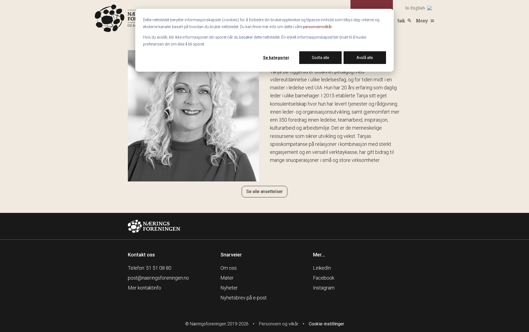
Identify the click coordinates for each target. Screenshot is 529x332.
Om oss (228, 268)
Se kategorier (276, 57)
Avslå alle (365, 57)
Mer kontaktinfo (144, 288)
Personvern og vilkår (278, 323)
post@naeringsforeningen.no (158, 278)
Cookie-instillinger (326, 323)
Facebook (323, 278)
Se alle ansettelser (264, 191)
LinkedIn (322, 268)
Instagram (323, 288)
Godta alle (320, 57)
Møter (227, 278)
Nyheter (229, 288)
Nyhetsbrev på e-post (243, 298)
